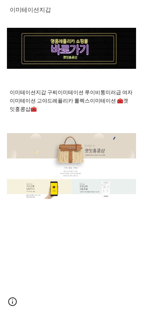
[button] (12, 304)
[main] (71, 100)
